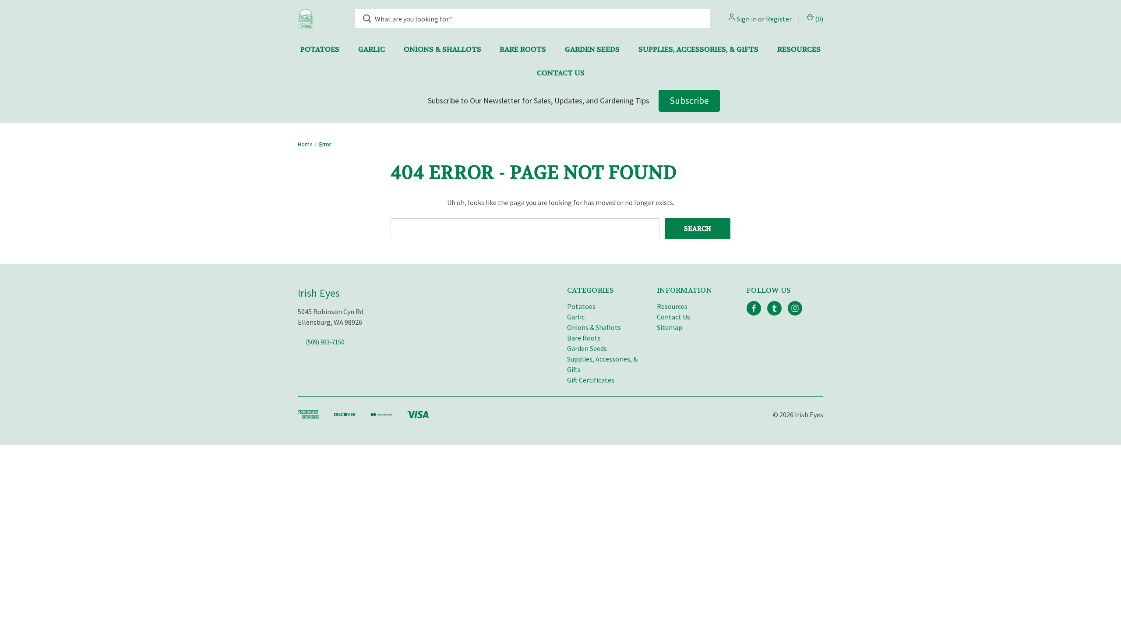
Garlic (371, 49)
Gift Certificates (590, 380)
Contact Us (561, 73)
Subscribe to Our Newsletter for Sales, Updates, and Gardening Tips (538, 101)
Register (779, 18)
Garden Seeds (592, 49)
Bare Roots (523, 49)
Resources (799, 49)
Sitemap (669, 327)
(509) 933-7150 (325, 342)
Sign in (747, 18)
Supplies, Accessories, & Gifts (698, 49)
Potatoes (319, 49)
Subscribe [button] (689, 100)
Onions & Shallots (442, 49)
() (818, 18)
